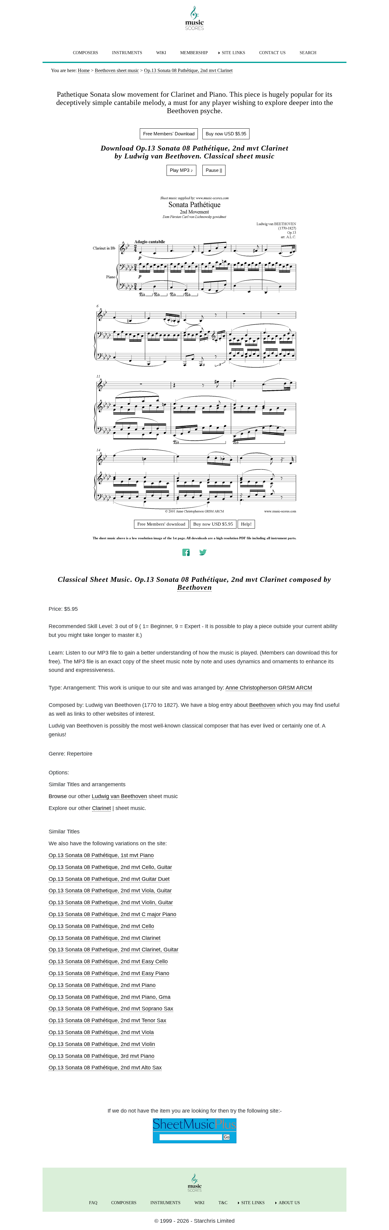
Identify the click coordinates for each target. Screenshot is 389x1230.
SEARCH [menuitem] (308, 52)
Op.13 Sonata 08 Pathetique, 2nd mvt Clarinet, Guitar (113, 950)
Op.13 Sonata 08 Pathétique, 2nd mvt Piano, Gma (109, 997)
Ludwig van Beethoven (119, 796)
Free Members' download (161, 524)
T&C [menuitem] (223, 1202)
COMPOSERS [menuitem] (85, 52)
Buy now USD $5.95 (226, 133)
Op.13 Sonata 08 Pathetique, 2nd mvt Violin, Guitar (111, 902)
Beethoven (194, 587)
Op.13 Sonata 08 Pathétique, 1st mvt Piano (101, 855)
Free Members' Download (168, 133)
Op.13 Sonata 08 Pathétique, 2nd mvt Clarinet (104, 938)
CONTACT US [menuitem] (272, 52)
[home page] (194, 18)
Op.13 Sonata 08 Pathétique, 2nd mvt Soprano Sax (111, 1009)
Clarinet (101, 808)
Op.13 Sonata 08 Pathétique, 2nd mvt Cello (101, 926)
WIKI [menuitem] (161, 52)
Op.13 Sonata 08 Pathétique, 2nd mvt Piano (102, 985)
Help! (246, 524)
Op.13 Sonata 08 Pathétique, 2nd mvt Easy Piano (109, 973)
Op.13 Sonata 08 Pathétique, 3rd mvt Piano (101, 1056)
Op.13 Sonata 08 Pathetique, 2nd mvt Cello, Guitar (110, 867)
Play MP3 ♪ (181, 170)
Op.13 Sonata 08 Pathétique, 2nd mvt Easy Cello (108, 961)
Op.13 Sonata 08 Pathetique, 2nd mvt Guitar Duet (109, 879)
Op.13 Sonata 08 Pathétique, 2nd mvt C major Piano (112, 914)
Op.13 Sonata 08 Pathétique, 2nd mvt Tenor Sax (107, 1020)
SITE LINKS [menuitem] (233, 52)
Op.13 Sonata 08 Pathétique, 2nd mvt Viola (101, 1032)
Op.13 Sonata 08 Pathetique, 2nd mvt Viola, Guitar (110, 891)
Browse (58, 796)
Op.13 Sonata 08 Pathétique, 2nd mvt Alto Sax (105, 1068)
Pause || (214, 170)
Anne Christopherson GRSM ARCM (268, 688)
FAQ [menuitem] (93, 1202)
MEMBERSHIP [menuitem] (194, 52)
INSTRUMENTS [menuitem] (127, 52)
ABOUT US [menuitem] (289, 1202)
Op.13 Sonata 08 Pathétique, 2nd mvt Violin (102, 1044)
